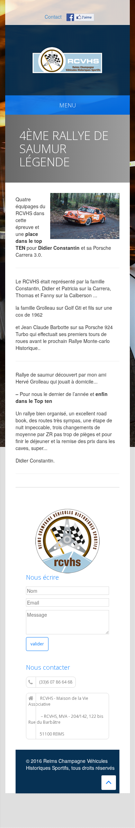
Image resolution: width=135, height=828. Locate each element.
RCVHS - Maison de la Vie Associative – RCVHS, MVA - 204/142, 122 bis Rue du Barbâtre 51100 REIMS (65, 716)
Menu (67, 105)
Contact (53, 16)
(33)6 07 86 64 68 (55, 682)
